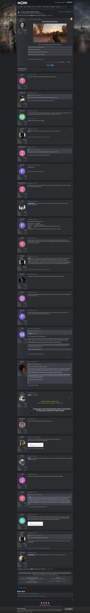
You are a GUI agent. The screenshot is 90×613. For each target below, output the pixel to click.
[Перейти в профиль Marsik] (22, 334)
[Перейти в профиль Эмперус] (22, 368)
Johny (22, 473)
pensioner (22, 164)
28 (35, 15)
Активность (38, 6)
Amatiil (22, 514)
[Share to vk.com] (18, 591)
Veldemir (22, 455)
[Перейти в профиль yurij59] (22, 244)
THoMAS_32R (22, 92)
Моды (21, 6)
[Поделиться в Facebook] (21, 591)
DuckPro (22, 292)
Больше (57, 6)
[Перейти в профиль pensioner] (22, 171)
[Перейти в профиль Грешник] (22, 135)
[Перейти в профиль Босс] (22, 399)
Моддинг (53, 6)
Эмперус (22, 361)
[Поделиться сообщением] (69, 19)
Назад (20, 15)
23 (26, 15)
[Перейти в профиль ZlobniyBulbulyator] (22, 153)
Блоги (33, 6)
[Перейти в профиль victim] (22, 207)
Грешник (22, 128)
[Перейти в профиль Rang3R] (22, 443)
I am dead (22, 19)
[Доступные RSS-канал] (72, 599)
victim (22, 201)
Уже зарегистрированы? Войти (60, 2)
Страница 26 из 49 (50, 15)
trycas (22, 74)
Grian (29, 131)
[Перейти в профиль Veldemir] (22, 462)
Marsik (22, 328)
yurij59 (22, 237)
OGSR (52, 65)
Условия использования (28, 611)
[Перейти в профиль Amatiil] (22, 521)
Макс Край (22, 110)
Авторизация (62, 11)
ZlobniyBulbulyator (22, 146)
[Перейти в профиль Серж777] (22, 280)
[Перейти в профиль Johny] (22, 480)
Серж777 (22, 274)
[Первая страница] (18, 15)
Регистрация (70, 2)
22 (24, 15)
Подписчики (67, 11)
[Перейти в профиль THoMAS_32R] (22, 99)
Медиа (29, 6)
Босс (37, 330)
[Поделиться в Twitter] (19, 591)
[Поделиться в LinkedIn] (24, 591)
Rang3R (22, 436)
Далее (43, 15)
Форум (25, 6)
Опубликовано (32, 19)
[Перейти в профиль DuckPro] (22, 298)
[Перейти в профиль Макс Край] (22, 117)
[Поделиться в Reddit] (22, 591)
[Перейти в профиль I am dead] (18, 12)
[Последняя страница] (45, 15)
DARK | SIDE (48, 65)
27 (33, 15)
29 (37, 15)
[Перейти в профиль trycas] (22, 81)
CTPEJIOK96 (22, 552)
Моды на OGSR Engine (38, 13)
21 (22, 15)
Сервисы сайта (46, 6)
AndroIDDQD (22, 418)
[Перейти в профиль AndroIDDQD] (22, 425)
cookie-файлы (24, 609)
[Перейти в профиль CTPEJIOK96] (22, 559)
